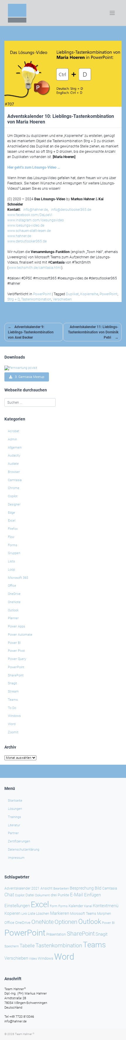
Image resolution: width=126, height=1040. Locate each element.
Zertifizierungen (19, 841)
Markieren (59, 913)
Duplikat (72, 294)
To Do (12, 708)
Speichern (11, 946)
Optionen (66, 921)
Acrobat (13, 431)
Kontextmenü (105, 905)
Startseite (15, 801)
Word (12, 724)
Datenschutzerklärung (23, 849)
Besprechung (82, 888)
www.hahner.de (19, 236)
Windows (14, 716)
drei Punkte (60, 895)
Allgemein (15, 447)
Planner (13, 618)
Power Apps (16, 626)
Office (12, 586)
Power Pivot (16, 651)
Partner (13, 833)
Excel (11, 520)
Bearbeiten (61, 888)
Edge (11, 513)
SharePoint (16, 675)
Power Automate (20, 635)
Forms (12, 545)
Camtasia (15, 480)
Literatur (14, 825)
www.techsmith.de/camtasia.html (34, 268)
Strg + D (13, 299)
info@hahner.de (35, 210)
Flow (11, 537)
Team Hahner (24, 1034)
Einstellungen (17, 905)
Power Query (17, 659)
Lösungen (15, 809)
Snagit (12, 683)
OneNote (14, 602)
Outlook (13, 610)
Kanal (88, 906)
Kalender (76, 906)
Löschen (42, 914)
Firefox (13, 529)
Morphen (104, 914)
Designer (14, 504)
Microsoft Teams (83, 914)
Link (24, 914)
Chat (9, 895)
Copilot (13, 496)
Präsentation (56, 934)
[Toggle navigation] (112, 13)
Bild (98, 888)
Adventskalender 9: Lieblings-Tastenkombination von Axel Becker (31, 332)
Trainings (14, 817)
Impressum (16, 858)
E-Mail (76, 895)
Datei (29, 895)
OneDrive (14, 594)
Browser (14, 472)
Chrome (13, 488)
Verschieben (62, 299)
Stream (13, 691)
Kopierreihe (89, 294)
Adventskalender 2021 (22, 888)
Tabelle (27, 946)
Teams (13, 700)
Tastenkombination (36, 299)
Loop (11, 569)
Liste (31, 914)
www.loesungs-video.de (25, 225)
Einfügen (92, 895)
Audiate (13, 464)
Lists (11, 561)
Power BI (14, 643)
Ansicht (46, 888)
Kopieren (12, 913)
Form (53, 906)
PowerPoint (42, 294)
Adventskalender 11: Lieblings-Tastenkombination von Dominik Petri (93, 332)
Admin (12, 439)
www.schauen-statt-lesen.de (29, 231)
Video (33, 959)
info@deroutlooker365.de (71, 210)
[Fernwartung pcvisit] (20, 367)
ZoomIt (13, 732)
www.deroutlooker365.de (27, 241)
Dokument (42, 895)
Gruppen (14, 553)
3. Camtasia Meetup (28, 377)
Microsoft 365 (18, 578)
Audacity (14, 455)
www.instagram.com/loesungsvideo (35, 220)
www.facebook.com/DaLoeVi (29, 215)
